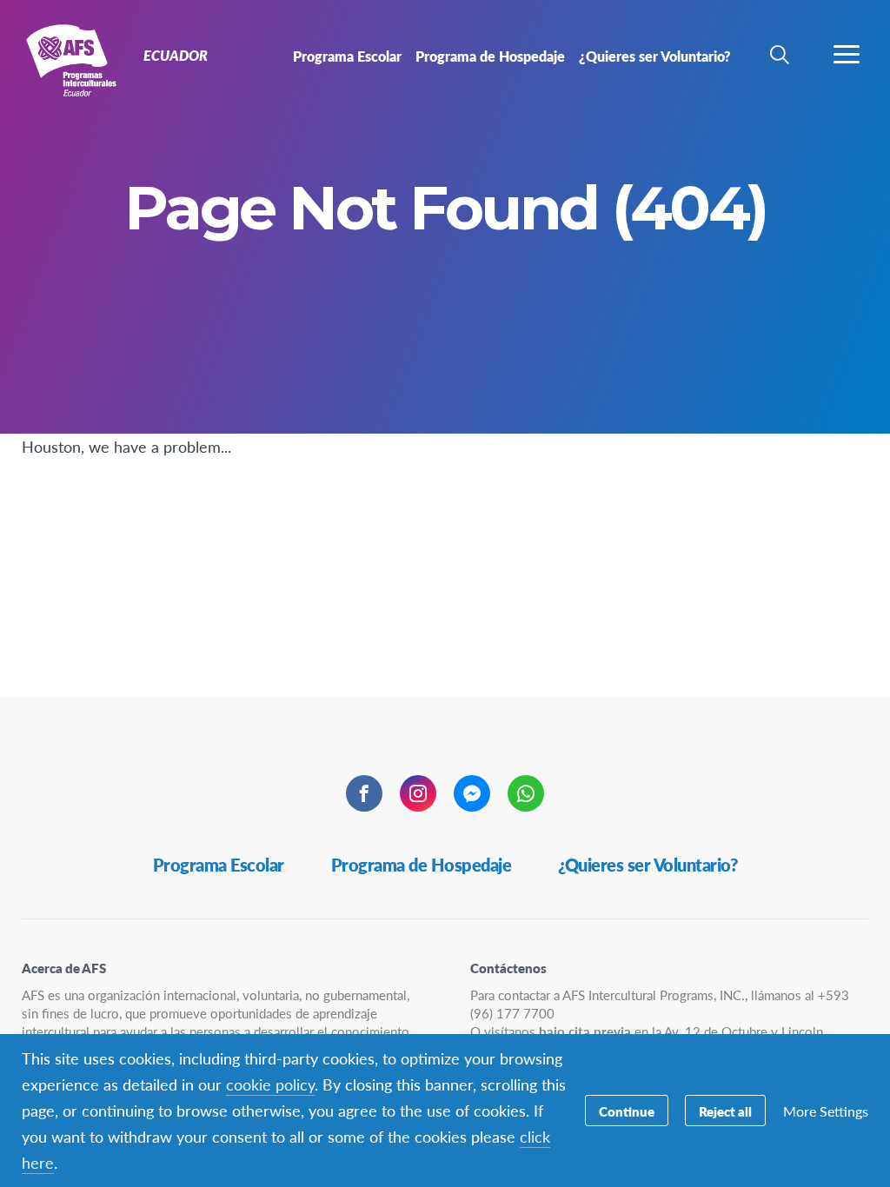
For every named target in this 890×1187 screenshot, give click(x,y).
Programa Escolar (218, 864)
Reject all (725, 1111)
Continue (626, 1111)
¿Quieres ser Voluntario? (647, 864)
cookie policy (270, 1084)
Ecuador (76, 59)
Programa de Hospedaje (421, 864)
